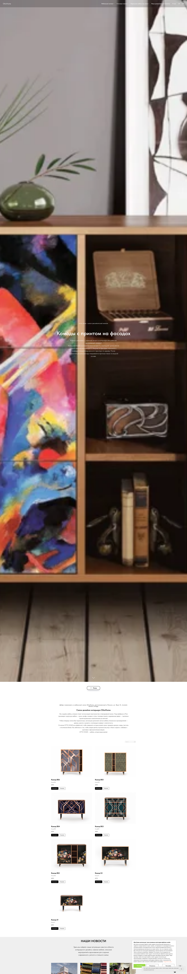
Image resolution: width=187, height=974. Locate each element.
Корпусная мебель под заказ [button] (139, 3)
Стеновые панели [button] (122, 3)
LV (179, 3)
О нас (174, 3)
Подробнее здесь (168, 961)
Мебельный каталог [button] (107, 3)
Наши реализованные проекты (160, 3)
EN (183, 3)
